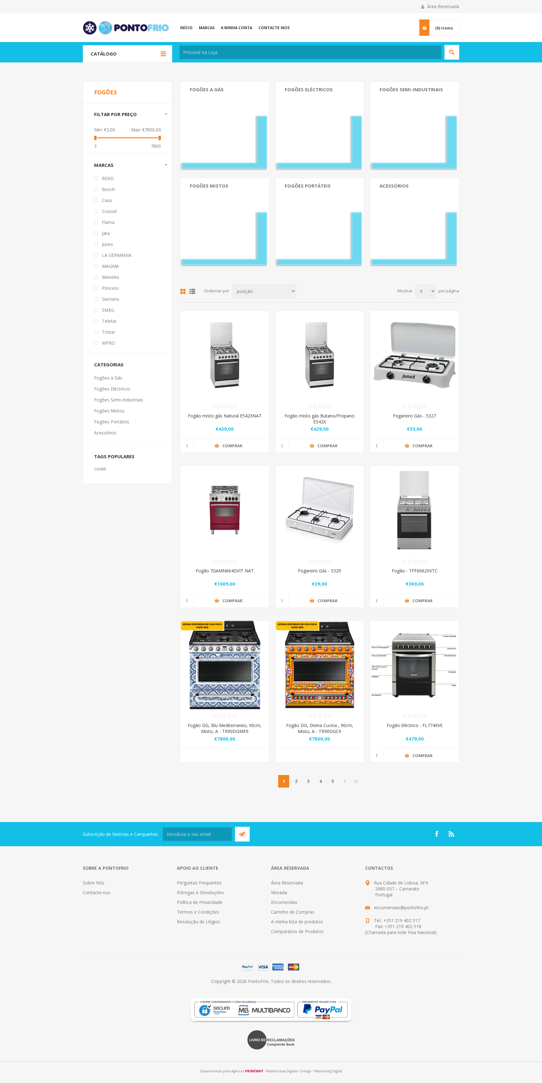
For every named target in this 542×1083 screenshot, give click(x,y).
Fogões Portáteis (308, 186)
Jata (106, 233)
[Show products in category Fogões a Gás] (224, 126)
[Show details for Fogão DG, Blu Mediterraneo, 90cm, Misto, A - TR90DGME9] (224, 665)
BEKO (108, 178)
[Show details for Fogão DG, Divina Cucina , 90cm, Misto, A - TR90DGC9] (319, 665)
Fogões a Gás (207, 89)
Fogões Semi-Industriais (411, 89)
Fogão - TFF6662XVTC (415, 571)
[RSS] (452, 834)
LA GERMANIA (116, 255)
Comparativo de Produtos (297, 931)
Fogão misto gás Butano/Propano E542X (319, 419)
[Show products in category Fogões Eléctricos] (319, 126)
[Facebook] (437, 834)
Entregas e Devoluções (200, 892)
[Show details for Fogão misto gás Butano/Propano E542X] (319, 355)
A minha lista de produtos (297, 922)
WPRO (108, 343)
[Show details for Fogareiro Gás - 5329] (319, 510)
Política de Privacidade (199, 902)
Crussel (109, 211)
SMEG (108, 310)
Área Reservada (443, 6)
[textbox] (310, 52)
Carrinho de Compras (292, 912)
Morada (279, 892)
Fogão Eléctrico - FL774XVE (415, 725)
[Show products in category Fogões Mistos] (224, 222)
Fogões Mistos (209, 186)
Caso (107, 200)
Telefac (109, 321)
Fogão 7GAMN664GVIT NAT (225, 571)
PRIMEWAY (254, 1071)
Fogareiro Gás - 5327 (414, 416)
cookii (100, 469)
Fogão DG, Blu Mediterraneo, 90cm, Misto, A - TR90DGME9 (225, 728)
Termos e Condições (198, 912)
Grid (183, 291)
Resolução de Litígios (198, 922)
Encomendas (284, 902)
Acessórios (394, 186)
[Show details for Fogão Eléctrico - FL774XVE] (414, 665)
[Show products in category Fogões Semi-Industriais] (414, 126)
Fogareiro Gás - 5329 (319, 571)
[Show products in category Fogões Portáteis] (319, 222)
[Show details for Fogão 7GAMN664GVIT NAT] (224, 510)
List (192, 291)
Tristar (108, 332)
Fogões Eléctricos (309, 89)
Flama (108, 222)
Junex (107, 244)
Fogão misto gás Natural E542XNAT (225, 416)
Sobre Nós (93, 883)
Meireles (110, 277)
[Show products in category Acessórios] (414, 222)
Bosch (108, 189)
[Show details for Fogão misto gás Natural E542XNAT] (224, 355)
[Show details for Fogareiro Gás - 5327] (414, 355)
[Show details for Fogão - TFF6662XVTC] (414, 510)
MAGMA (110, 266)
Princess (110, 288)
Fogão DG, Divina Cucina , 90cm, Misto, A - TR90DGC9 (319, 728)
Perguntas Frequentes (199, 883)
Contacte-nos (96, 892)
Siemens (110, 299)
